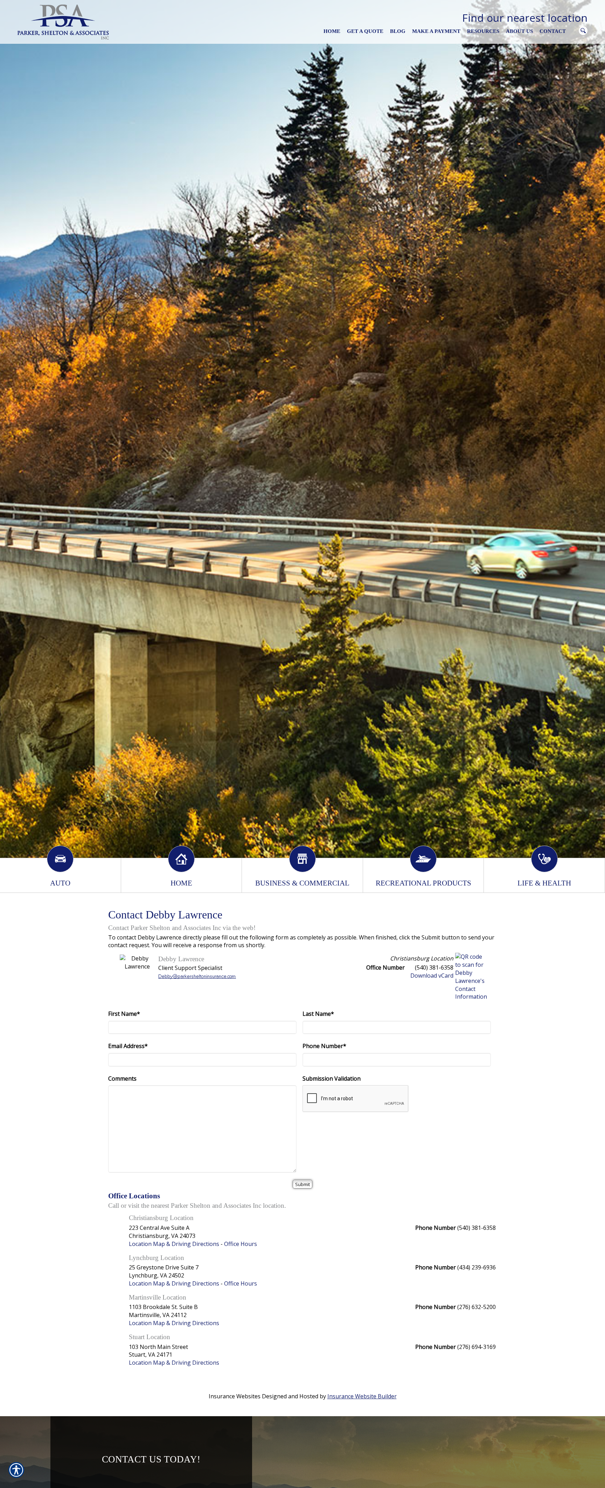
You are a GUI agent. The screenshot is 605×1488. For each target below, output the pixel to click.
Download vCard (431, 975)
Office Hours (240, 1244)
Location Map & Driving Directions (174, 1244)
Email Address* (128, 1046)
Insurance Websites (234, 1396)
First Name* (124, 1014)
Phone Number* (324, 1046)
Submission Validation (331, 1078)
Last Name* (318, 1014)
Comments (122, 1078)
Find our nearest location (524, 18)
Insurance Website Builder (362, 1396)
